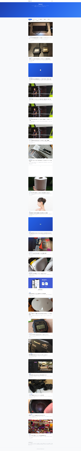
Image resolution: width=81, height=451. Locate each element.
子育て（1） (34, 20)
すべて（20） (30, 19)
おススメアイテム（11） (35, 19)
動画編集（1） (45, 19)
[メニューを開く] (52, 1)
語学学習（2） (49, 19)
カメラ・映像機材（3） (40, 19)
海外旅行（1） (30, 20)
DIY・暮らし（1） (37, 20)
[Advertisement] (40, 11)
